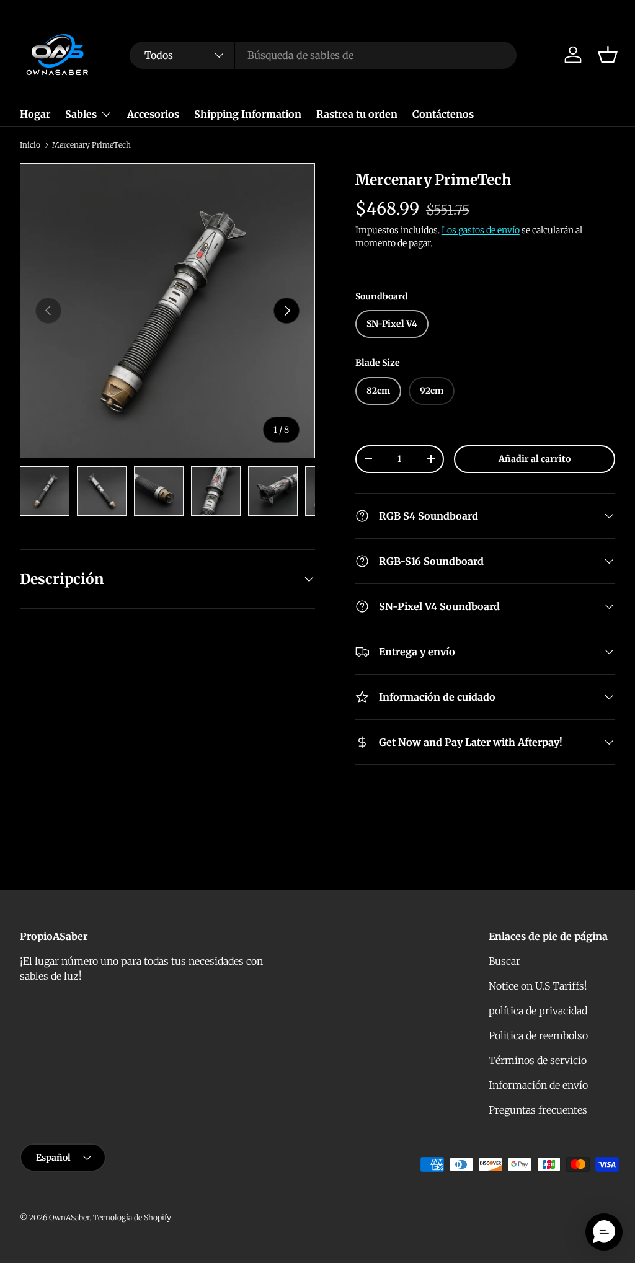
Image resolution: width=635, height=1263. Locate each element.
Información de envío (538, 1085)
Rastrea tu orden (356, 114)
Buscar (504, 961)
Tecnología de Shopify (132, 1217)
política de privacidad (538, 1010)
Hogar (35, 114)
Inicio (30, 145)
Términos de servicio (538, 1060)
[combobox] (323, 55)
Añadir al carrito (535, 458)
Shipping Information (247, 114)
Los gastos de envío (481, 230)
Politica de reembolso (538, 1035)
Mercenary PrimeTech (91, 145)
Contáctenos (443, 114)
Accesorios (153, 114)
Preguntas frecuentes (538, 1110)
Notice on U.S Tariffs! (538, 986)
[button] (607, 54)
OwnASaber (69, 1217)
